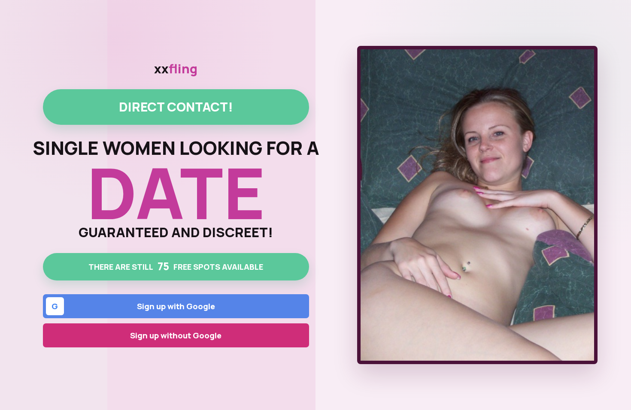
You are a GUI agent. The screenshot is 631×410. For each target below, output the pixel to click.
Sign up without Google (175, 335)
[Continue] (477, 205)
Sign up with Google (133, 306)
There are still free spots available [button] (175, 266)
